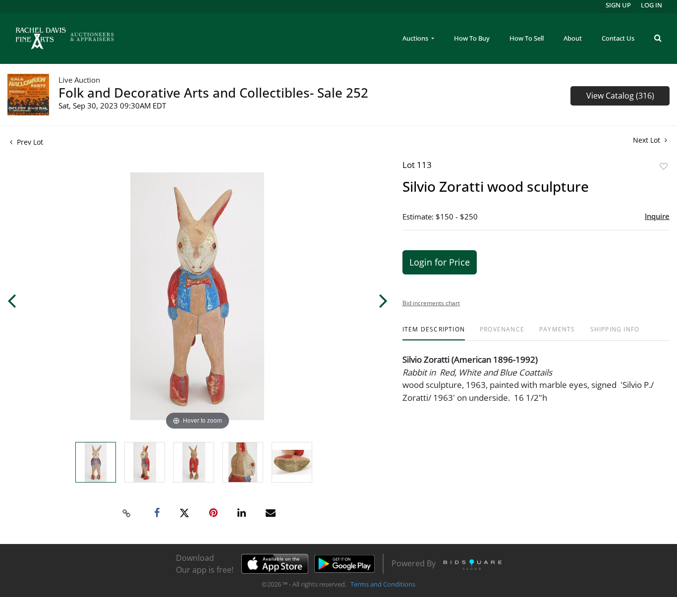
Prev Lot (29, 142)
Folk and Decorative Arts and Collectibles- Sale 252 (213, 93)
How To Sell (526, 38)
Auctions (416, 38)
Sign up (618, 4)
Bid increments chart (431, 303)
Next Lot (647, 140)
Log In (651, 4)
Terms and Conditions (382, 584)
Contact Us (618, 38)
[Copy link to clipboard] (127, 513)
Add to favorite (664, 166)
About (573, 38)
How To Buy (472, 38)
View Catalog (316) (620, 95)
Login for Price (439, 262)
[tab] (433, 333)
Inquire (657, 216)
